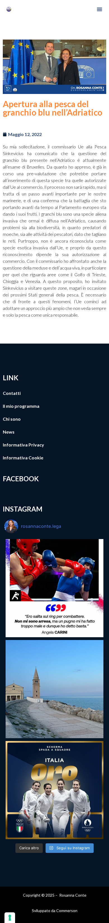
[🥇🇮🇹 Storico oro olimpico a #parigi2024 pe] (54, 790)
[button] (99, 9)
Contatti (12, 393)
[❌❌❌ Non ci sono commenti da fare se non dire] (54, 588)
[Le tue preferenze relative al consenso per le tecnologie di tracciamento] (9, 917)
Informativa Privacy (23, 444)
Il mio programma (21, 406)
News (9, 431)
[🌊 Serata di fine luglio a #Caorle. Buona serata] (54, 689)
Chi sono (12, 419)
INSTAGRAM (22, 509)
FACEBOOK (21, 479)
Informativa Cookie (23, 457)
